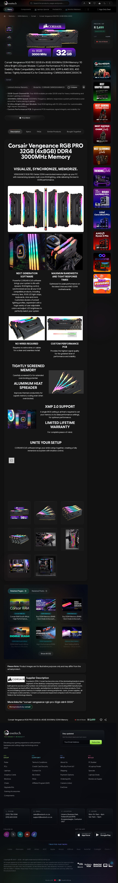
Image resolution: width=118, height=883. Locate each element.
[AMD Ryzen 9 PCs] (102, 240)
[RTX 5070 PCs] (102, 198)
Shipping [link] (63, 771)
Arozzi (61, 849)
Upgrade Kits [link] (9, 787)
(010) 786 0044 (12, 814)
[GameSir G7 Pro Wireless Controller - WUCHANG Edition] (102, 70)
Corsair (33, 16)
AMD (29, 849)
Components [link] (9, 796)
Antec (36, 849)
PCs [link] (5, 766)
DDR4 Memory (23, 16)
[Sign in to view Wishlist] (94, 3)
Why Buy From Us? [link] (67, 766)
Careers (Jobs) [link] (66, 783)
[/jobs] (102, 283)
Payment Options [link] (67, 775)
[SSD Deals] (102, 91)
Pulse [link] (6, 762)
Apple (52, 849)
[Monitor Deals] (102, 134)
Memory (12, 16)
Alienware (19, 849)
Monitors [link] (7, 779)
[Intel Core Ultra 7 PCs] (102, 219)
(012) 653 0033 (11, 817)
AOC (45, 849)
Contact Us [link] (36, 771)
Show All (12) (46, 654)
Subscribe (96, 742)
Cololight (97, 849)
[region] (102, 70)
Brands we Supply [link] (95, 779)
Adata (9, 849)
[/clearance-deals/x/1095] (102, 155)
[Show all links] (88, 9)
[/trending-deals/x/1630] (102, 177)
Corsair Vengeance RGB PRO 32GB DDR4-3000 (55, 16)
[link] (26, 9)
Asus (78, 849)
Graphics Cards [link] (10, 775)
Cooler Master (110, 849)
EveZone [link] (63, 787)
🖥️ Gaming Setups (104, 9)
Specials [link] (91, 771)
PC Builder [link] (92, 762)
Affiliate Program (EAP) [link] (41, 783)
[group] (46, 79)
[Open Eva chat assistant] (111, 863)
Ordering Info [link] (65, 779)
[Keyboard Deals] (102, 112)
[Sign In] (84, 3)
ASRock (70, 849)
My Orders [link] (36, 775)
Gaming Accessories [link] (12, 791)
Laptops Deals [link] (94, 775)
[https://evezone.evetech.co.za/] (102, 262)
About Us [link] (64, 762)
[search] (49, 3)
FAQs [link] (34, 779)
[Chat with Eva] (99, 3)
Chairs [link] (6, 783)
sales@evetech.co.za (41, 814)
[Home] (5, 16)
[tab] (15, 132)
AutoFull (87, 849)
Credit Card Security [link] (40, 766)
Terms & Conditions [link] (39, 762)
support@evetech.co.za (42, 817)
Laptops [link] (7, 771)
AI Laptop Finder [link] (94, 766)
